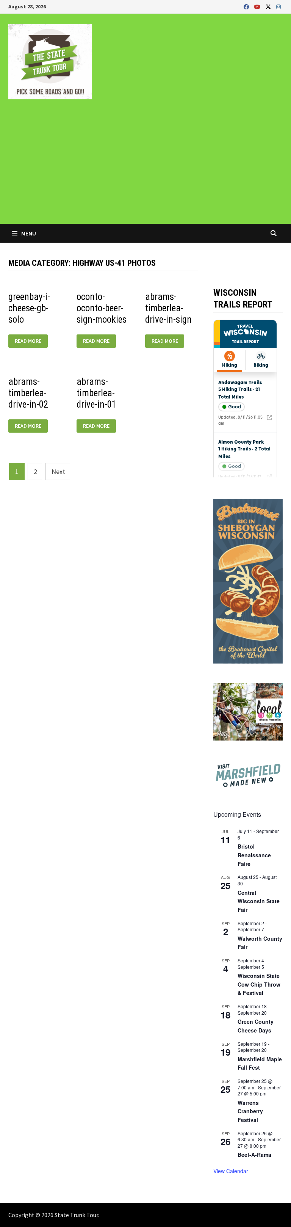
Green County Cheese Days (256, 1026)
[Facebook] (247, 6)
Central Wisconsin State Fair (259, 901)
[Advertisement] (145, 167)
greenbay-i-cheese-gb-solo (29, 308)
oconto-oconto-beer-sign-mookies (102, 308)
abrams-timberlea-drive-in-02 (28, 393)
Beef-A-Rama (254, 1154)
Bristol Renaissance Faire (254, 855)
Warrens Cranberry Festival (250, 1111)
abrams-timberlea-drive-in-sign (168, 308)
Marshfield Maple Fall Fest (260, 1063)
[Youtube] (258, 6)
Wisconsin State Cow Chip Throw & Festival (259, 984)
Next (58, 471)
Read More (27, 341)
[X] (269, 6)
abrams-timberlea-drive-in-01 (96, 393)
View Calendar (230, 1171)
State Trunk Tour (76, 1215)
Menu (28, 233)
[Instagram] (278, 6)
